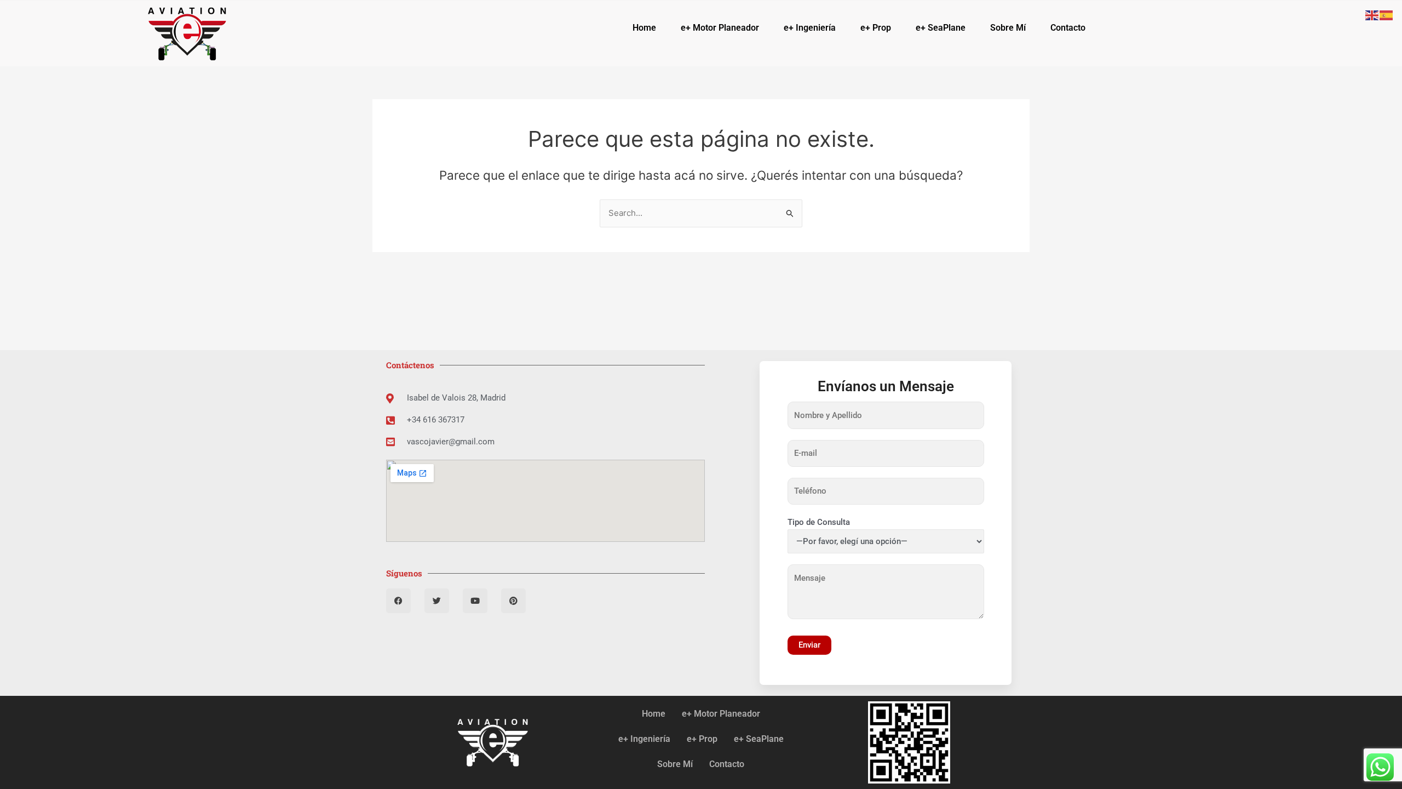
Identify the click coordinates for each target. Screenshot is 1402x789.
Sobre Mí (1008, 27)
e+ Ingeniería (810, 27)
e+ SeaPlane (941, 27)
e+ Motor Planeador (720, 27)
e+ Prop (875, 27)
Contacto (1067, 27)
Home (644, 27)
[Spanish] (1387, 14)
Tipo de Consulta (819, 522)
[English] (1372, 14)
